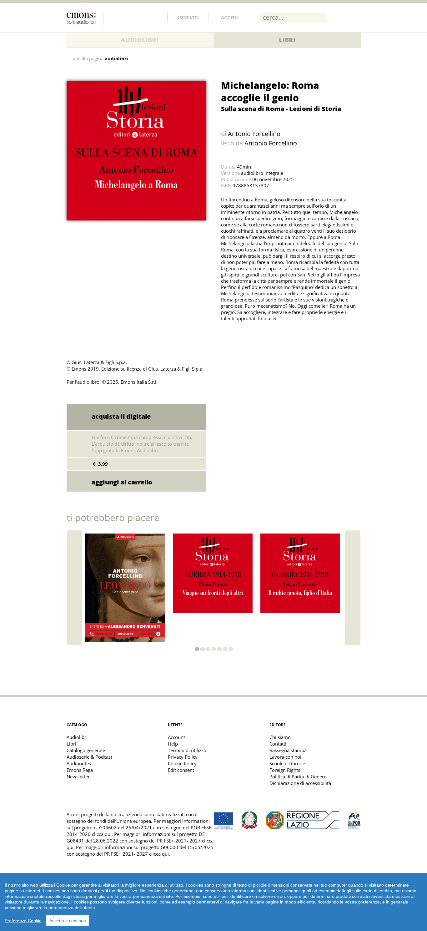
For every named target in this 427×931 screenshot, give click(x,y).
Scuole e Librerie (287, 763)
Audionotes (79, 763)
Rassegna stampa (288, 750)
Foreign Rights (284, 770)
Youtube (156, 17)
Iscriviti (188, 17)
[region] (213, 902)
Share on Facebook (241, 334)
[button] (197, 649)
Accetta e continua (67, 920)
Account (176, 737)
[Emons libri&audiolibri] (85, 19)
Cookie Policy (182, 763)
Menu (355, 17)
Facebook (115, 17)
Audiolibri (139, 40)
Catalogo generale (86, 750)
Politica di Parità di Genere (297, 776)
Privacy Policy (183, 757)
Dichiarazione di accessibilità (300, 783)
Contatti (277, 744)
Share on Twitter (227, 334)
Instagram (142, 17)
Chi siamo (280, 737)
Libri (287, 40)
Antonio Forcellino (254, 133)
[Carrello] (339, 17)
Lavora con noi (285, 757)
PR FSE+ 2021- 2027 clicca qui (136, 854)
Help (173, 744)
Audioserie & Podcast (89, 757)
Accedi (229, 17)
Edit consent (181, 770)
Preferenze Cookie (23, 920)
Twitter (128, 17)
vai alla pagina (100, 58)
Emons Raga (80, 770)
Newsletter (78, 776)
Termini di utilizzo (187, 750)
